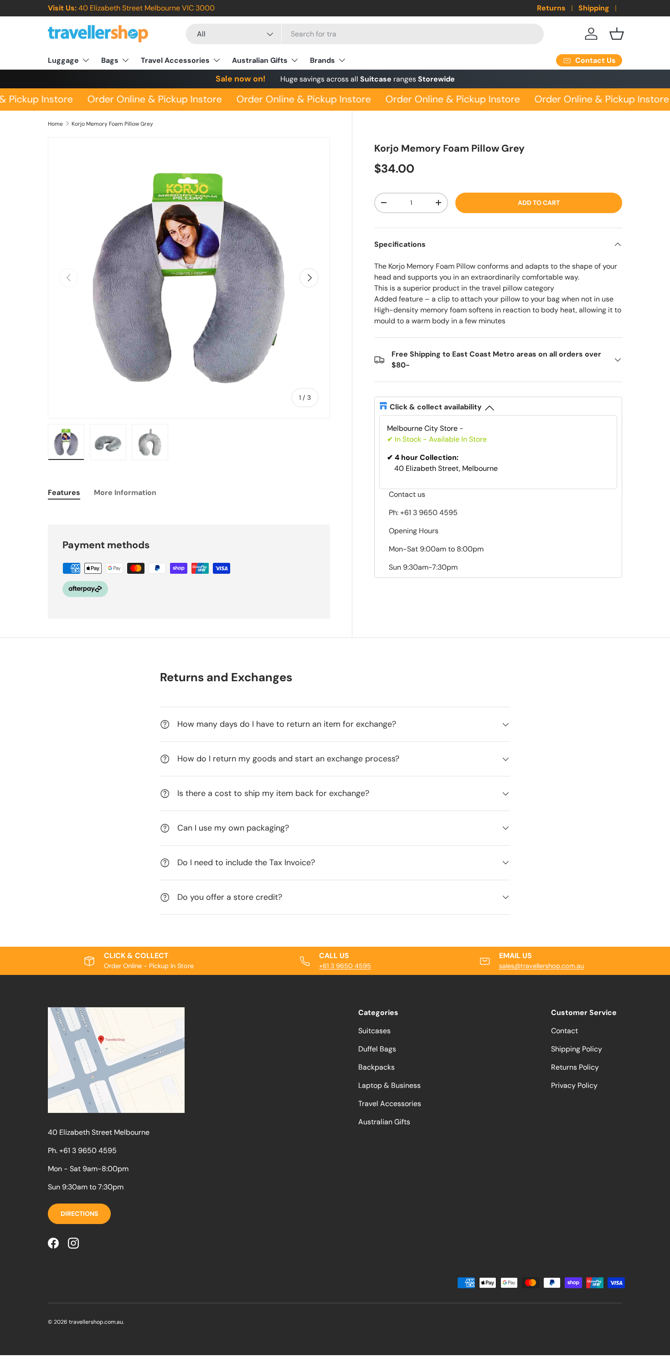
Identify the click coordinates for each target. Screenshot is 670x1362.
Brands (322, 60)
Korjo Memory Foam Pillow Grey (112, 124)
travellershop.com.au (96, 1322)
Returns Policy (575, 1067)
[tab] (64, 492)
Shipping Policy (576, 1049)
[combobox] (365, 34)
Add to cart (539, 203)
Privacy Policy (574, 1085)
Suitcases (374, 1031)
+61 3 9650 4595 (345, 966)
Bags (110, 60)
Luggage (63, 60)
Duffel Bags (377, 1049)
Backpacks (376, 1067)
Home (55, 124)
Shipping (593, 8)
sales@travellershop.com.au (541, 966)
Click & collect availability (436, 407)
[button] (617, 34)
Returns (551, 8)
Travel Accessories (175, 60)
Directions (79, 1213)
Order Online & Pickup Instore (149, 99)
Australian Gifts (260, 60)
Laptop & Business (389, 1085)
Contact (564, 1031)
